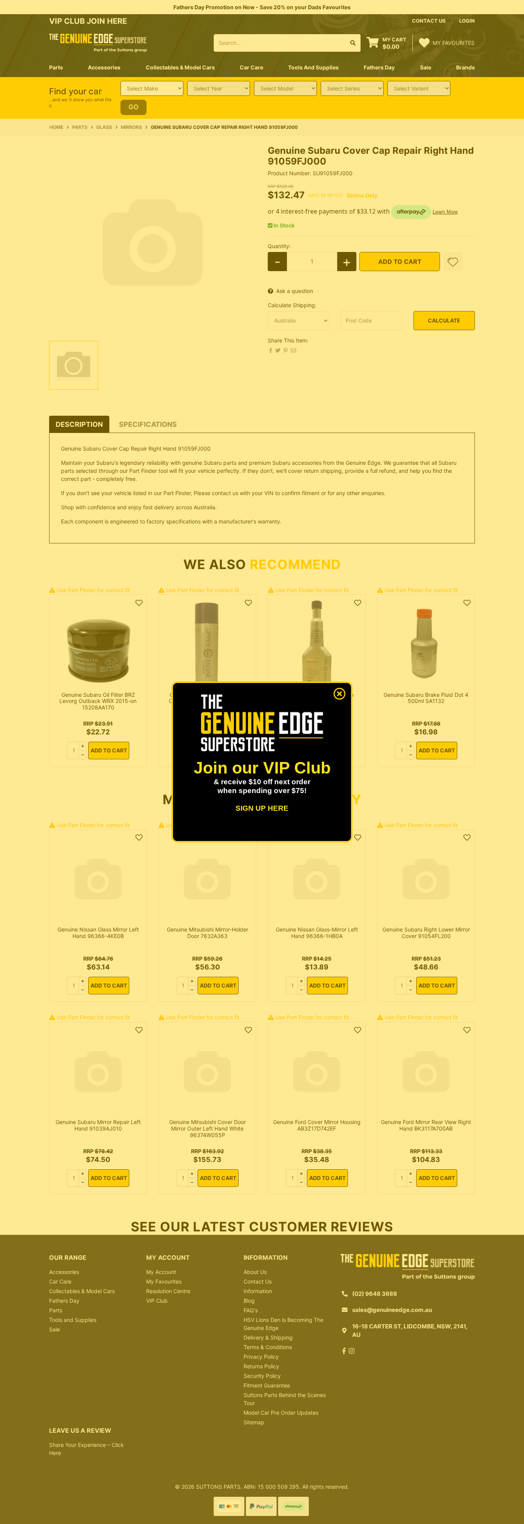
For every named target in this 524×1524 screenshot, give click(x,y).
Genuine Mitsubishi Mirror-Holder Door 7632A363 (207, 932)
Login (467, 21)
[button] (452, 261)
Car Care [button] (251, 67)
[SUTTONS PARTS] (98, 42)
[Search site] (353, 43)
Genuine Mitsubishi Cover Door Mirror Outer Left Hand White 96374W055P (207, 1128)
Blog (249, 1300)
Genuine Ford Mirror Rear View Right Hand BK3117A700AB (426, 1125)
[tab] (79, 424)
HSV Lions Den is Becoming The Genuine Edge (283, 1324)
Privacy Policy (261, 1356)
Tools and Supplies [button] (313, 67)
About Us (255, 1272)
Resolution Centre (168, 1291)
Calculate (444, 320)
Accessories (64, 1272)
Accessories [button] (104, 67)
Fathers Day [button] (379, 67)
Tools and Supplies (72, 1320)
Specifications (148, 424)
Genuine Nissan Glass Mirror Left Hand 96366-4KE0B (98, 932)
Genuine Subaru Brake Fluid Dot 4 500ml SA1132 (426, 697)
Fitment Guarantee (267, 1385)
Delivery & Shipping (268, 1337)
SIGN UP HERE (262, 808)
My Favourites (163, 1281)
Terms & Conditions (268, 1347)
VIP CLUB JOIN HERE (89, 21)
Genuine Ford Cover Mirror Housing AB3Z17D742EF (317, 1125)
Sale (425, 67)
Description (79, 424)
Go (133, 107)
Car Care (60, 1281)
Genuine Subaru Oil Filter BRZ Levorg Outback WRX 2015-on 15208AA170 (98, 701)
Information (258, 1291)
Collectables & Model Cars (82, 1291)
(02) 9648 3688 (374, 1293)
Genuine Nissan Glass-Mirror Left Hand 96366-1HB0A (317, 932)
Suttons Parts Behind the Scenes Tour (285, 1399)
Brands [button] (465, 67)
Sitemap (254, 1422)
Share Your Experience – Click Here (86, 1449)
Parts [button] (56, 67)
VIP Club (157, 1300)
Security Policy (262, 1376)
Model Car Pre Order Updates (281, 1412)
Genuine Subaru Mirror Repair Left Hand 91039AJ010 (98, 1125)
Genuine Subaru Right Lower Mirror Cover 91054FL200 (426, 932)
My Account (161, 1272)
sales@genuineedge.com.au (392, 1309)
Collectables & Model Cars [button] (180, 67)
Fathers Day (64, 1300)
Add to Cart (400, 261)
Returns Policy (261, 1366)
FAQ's (251, 1310)
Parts (55, 1310)
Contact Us (258, 1281)
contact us (429, 21)
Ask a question (294, 291)
